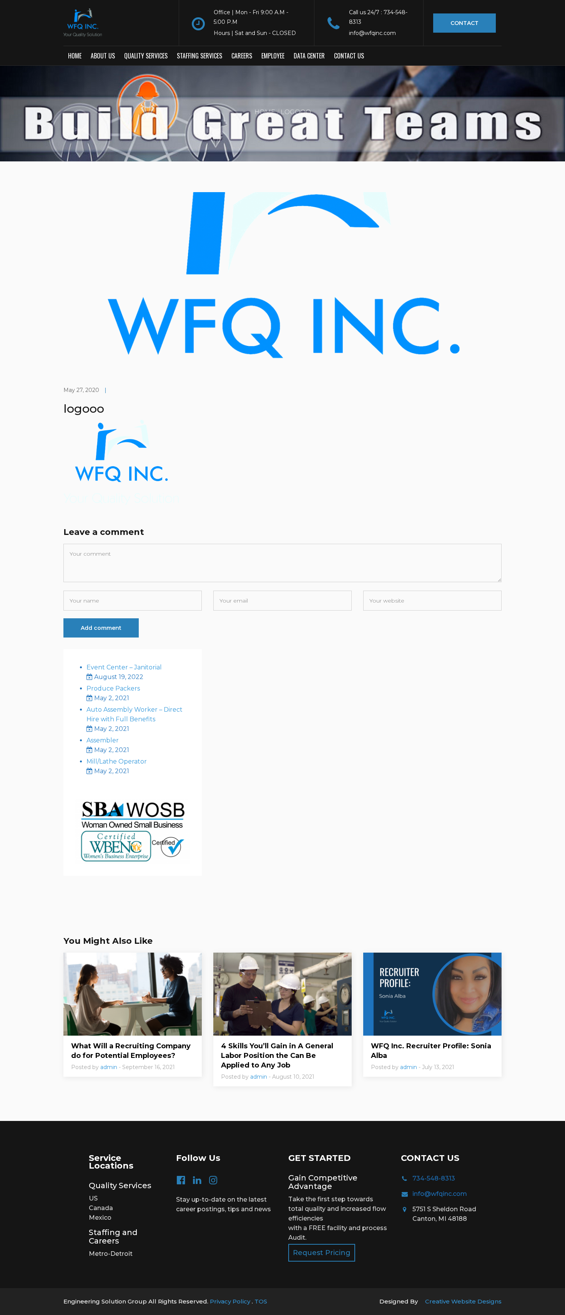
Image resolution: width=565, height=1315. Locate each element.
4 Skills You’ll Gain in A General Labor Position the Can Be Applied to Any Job (277, 1055)
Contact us (349, 55)
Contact (464, 23)
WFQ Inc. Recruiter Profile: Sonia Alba (431, 1051)
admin (108, 1067)
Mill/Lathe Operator (116, 761)
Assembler (102, 740)
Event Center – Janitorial (124, 667)
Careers (241, 55)
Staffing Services (199, 55)
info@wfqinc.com (439, 1193)
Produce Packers (113, 688)
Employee (272, 55)
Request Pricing (322, 1253)
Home (74, 55)
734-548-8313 (433, 1178)
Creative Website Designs (463, 1301)
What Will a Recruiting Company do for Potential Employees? (131, 1051)
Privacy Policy (231, 1301)
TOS (260, 1301)
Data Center (309, 55)
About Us (103, 55)
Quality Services (146, 55)
